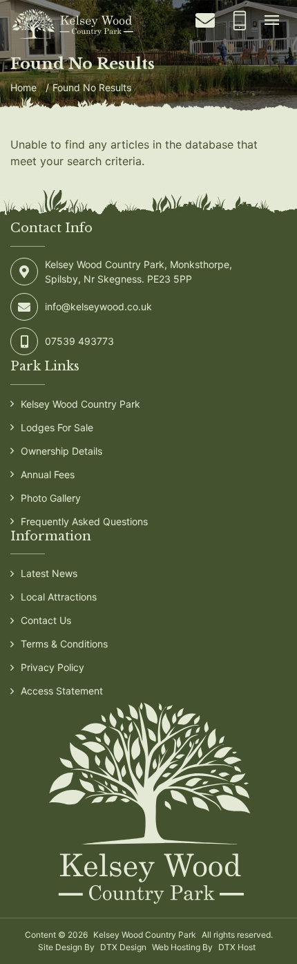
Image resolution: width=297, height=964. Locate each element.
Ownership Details (61, 451)
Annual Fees (48, 474)
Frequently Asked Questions (84, 521)
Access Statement (62, 691)
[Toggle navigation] (272, 21)
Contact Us (46, 620)
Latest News (49, 573)
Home (23, 87)
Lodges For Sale (57, 427)
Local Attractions (59, 597)
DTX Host (237, 947)
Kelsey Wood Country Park (80, 404)
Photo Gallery (51, 498)
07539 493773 (79, 341)
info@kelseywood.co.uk (98, 306)
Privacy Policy (52, 667)
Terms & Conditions (64, 644)
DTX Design (123, 947)
